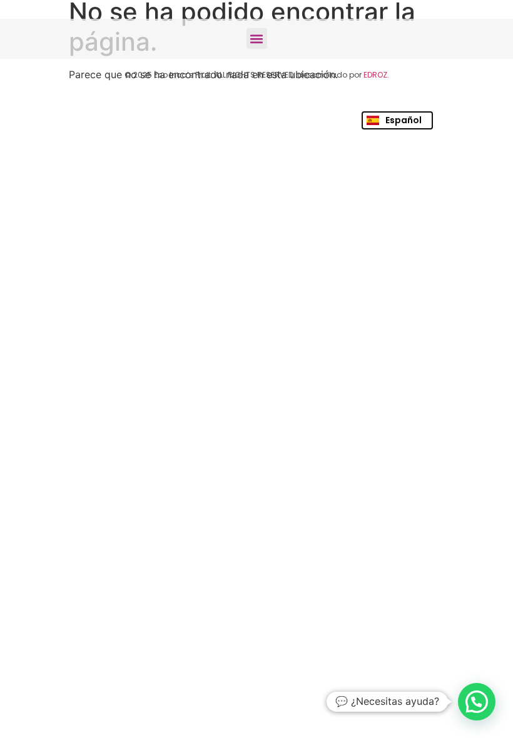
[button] (256, 38)
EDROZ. (376, 74)
